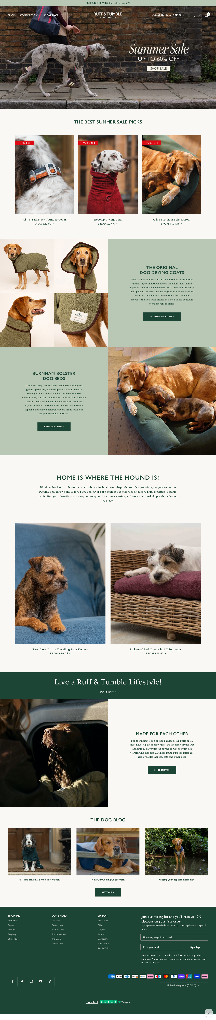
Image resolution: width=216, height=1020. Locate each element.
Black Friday (13, 939)
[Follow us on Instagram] (31, 981)
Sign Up (195, 947)
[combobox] (166, 937)
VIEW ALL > (108, 892)
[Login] (199, 15)
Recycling (12, 934)
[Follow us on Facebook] (12, 981)
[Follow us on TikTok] (50, 981)
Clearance (51, 15)
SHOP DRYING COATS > (162, 316)
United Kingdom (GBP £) (166, 15)
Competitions (29, 15)
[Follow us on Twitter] (22, 981)
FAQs (100, 925)
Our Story (56, 920)
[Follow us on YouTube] (40, 981)
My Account (13, 920)
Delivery (101, 930)
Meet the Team (58, 930)
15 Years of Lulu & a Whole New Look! (39, 879)
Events (11, 925)
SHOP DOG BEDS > (54, 426)
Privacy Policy (103, 943)
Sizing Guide (103, 920)
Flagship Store (57, 925)
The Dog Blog (58, 939)
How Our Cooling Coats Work (107, 879)
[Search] (193, 15)
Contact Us (102, 939)
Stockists (11, 930)
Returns (101, 934)
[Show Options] (198, 937)
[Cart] (206, 15)
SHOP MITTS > (162, 770)
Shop (11, 15)
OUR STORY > (108, 692)
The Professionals (59, 934)
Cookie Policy (103, 948)
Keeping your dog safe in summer (176, 879)
